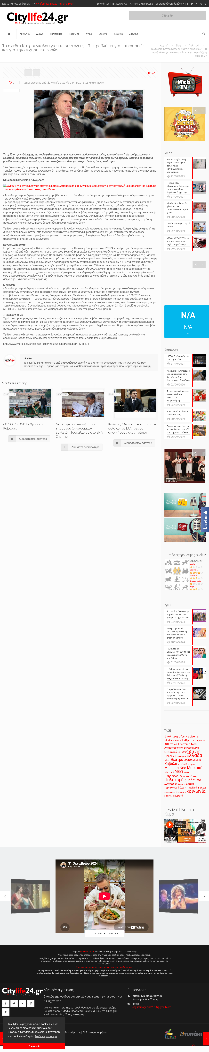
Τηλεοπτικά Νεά (187, 787)
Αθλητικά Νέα (187, 744)
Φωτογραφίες (169, 792)
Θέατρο (176, 759)
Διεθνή (195, 751)
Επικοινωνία (119, 3)
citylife (55, 82)
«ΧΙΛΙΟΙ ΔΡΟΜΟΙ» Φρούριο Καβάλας (23, 426)
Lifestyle (184, 736)
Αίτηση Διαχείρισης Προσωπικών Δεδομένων (157, 3)
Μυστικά (169, 772)
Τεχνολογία (170, 787)
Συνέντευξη (170, 783)
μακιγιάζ (168, 796)
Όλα (153, 73)
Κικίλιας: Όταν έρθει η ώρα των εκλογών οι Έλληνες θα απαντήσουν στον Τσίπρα (132, 428)
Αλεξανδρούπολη (173, 747)
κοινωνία (196, 791)
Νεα (179, 771)
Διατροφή (182, 751)
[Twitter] (192, 3)
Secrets (176, 740)
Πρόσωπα (193, 780)
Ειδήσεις (169, 756)
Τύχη (192, 587)
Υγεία (192, 564)
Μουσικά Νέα (175, 768)
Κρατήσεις (190, 764)
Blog (178, 45)
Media (168, 740)
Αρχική (164, 45)
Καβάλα (170, 764)
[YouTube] (196, 3)
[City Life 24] (37, 18)
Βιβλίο (196, 747)
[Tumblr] (205, 3)
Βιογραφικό (169, 752)
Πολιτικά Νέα (190, 776)
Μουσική (194, 767)
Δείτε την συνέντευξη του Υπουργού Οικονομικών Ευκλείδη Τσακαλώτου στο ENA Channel (79, 430)
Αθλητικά (170, 744)
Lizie (197, 737)
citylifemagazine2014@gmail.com (54, 3)
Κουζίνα (181, 764)
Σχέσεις (190, 784)
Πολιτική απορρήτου (95, 1032)
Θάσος (167, 760)
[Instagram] (200, 3)
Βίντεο (188, 747)
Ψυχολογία (181, 792)
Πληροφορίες (173, 776)
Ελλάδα (194, 755)
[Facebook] (187, 3)
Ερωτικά (194, 570)
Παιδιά (186, 772)
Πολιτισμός (175, 779)
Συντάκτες (103, 3)
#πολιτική (171, 736)
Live (192, 736)
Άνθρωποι (188, 740)
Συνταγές (182, 784)
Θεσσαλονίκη (192, 760)
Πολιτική (194, 45)
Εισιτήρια (180, 756)
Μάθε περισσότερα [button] (46, 1036)
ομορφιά (178, 795)
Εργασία (193, 575)
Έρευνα (201, 740)
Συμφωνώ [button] (34, 1046)
